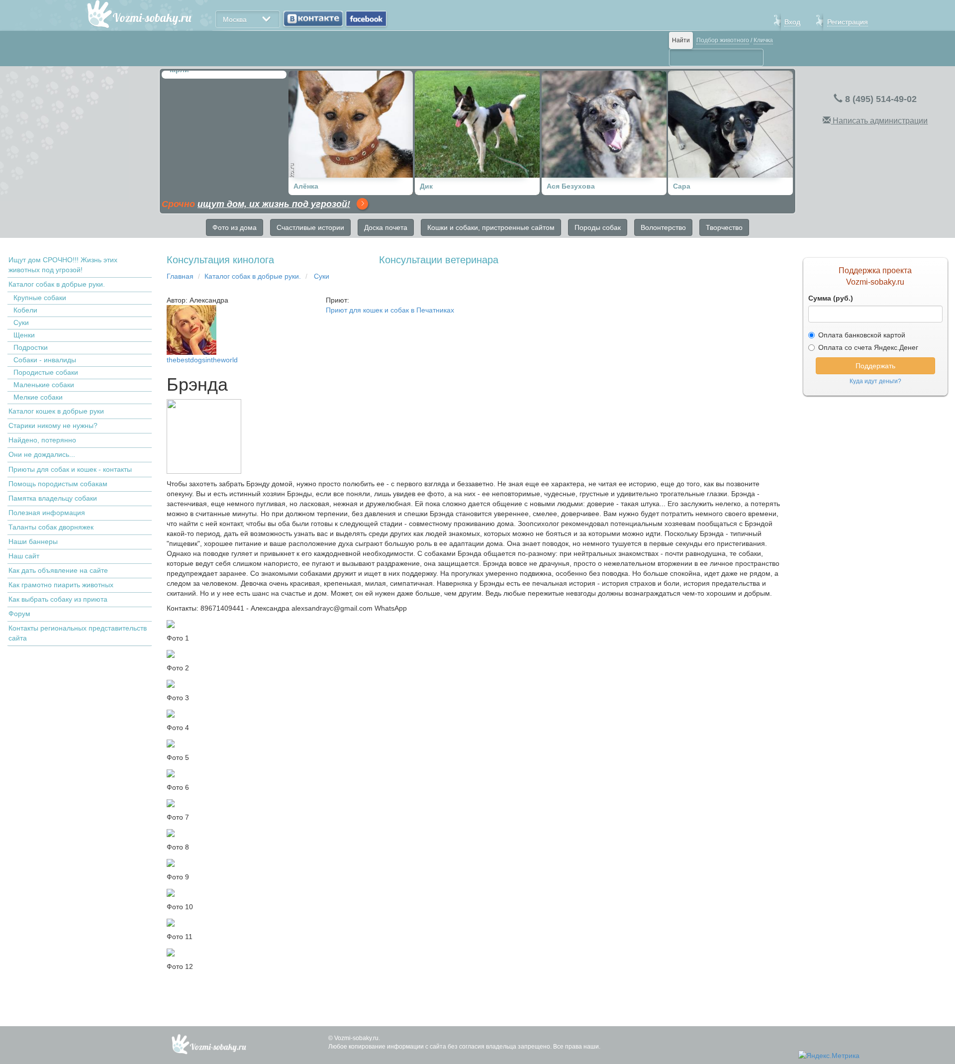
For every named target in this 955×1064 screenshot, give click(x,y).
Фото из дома (234, 227)
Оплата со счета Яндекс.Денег (868, 347)
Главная (180, 276)
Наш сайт (23, 556)
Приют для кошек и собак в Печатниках (390, 310)
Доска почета (385, 227)
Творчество (724, 227)
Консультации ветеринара (438, 259)
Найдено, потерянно (42, 440)
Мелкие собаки (38, 397)
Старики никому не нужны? (52, 425)
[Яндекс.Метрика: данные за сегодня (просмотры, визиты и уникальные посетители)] (829, 1056)
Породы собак (597, 227)
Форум (19, 614)
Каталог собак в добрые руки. (56, 284)
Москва (235, 19)
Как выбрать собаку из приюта (57, 599)
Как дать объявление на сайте (58, 570)
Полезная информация (46, 513)
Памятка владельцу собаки (52, 498)
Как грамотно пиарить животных (60, 585)
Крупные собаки (39, 298)
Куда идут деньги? (875, 381)
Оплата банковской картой (861, 335)
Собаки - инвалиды (44, 360)
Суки (21, 322)
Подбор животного (722, 40)
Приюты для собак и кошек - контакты (70, 469)
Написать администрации (879, 120)
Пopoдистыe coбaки (45, 372)
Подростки (30, 347)
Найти (681, 40)
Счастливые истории (310, 227)
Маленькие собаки (43, 385)
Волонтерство (663, 227)
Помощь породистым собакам (57, 484)
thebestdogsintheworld (202, 360)
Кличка (763, 40)
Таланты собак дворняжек (51, 527)
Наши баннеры (33, 541)
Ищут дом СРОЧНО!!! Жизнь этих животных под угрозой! (62, 265)
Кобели (25, 310)
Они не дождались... (41, 454)
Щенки (24, 335)
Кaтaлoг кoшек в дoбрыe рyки (56, 411)
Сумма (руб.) (830, 298)
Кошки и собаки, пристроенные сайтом (491, 227)
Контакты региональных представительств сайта (77, 633)
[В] (313, 18)
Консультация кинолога (220, 259)
